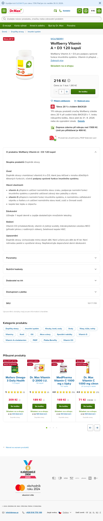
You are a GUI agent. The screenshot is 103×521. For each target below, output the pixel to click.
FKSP (35, 340)
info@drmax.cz (12, 512)
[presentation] (15, 367)
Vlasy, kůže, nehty (87, 328)
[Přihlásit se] (85, 10)
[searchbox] (51, 18)
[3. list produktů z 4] (53, 427)
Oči (32, 334)
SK (90, 512)
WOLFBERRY (57, 38)
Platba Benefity (50, 340)
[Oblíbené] (79, 10)
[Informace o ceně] (69, 81)
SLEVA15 (20, 3)
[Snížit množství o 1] (56, 91)
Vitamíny (9, 334)
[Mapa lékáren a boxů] (55, 10)
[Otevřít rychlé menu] (4, 10)
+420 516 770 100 (34, 512)
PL (94, 512)
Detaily (81, 121)
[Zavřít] (99, 3)
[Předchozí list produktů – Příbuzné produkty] (90, 427)
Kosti (22, 334)
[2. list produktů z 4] (50, 427)
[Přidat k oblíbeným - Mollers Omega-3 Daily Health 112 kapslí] (24, 361)
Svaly (70, 328)
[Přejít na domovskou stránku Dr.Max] (16, 10)
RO (97, 512)
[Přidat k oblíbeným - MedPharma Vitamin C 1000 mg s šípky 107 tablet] (73, 361)
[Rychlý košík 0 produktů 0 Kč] (98, 10)
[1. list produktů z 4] (46, 428)
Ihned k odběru (37, 25)
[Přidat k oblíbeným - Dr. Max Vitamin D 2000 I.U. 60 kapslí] (48, 361)
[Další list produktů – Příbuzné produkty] (97, 427)
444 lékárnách (17, 414)
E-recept (7, 25)
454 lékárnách (66, 414)
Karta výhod (20, 25)
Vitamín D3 (68, 340)
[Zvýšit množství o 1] (66, 91)
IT (100, 512)
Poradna (71, 25)
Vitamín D (83, 334)
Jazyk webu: (52, 512)
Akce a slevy (45, 334)
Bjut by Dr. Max (55, 25)
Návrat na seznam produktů (17, 447)
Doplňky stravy (12, 328)
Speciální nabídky (64, 334)
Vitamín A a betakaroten (16, 340)
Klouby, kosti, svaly (53, 328)
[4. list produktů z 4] (56, 427)
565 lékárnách (41, 414)
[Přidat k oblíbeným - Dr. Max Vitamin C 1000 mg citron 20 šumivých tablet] (97, 361)
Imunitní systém (32, 328)
